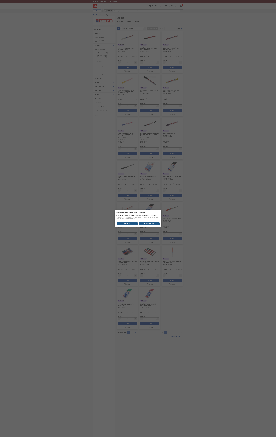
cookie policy (121, 218)
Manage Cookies (149, 223)
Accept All (127, 223)
